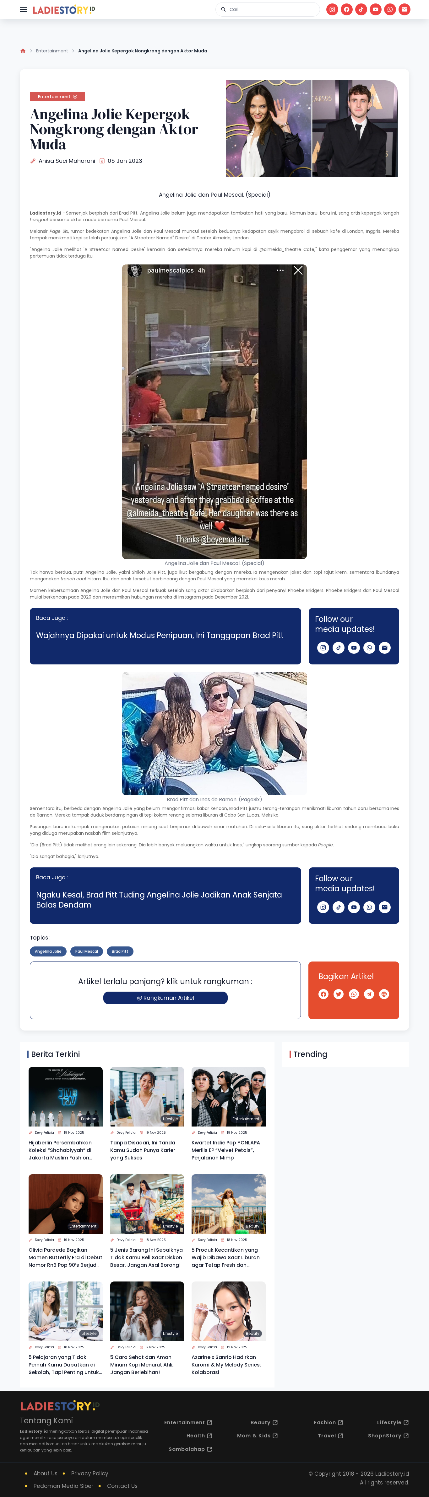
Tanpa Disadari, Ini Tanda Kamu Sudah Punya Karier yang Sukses (142, 1150)
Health (196, 1435)
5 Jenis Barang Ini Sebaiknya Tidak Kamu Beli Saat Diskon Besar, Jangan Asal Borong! (146, 1257)
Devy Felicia (44, 1132)
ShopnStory (385, 1435)
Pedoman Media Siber (63, 1486)
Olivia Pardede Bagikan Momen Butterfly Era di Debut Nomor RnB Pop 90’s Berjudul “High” (65, 1257)
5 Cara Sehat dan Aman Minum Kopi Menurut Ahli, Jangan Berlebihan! (142, 1365)
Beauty (252, 1226)
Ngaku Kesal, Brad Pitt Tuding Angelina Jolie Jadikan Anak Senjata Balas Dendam (159, 900)
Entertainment (52, 51)
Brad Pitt (128, 213)
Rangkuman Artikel (169, 998)
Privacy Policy (89, 1473)
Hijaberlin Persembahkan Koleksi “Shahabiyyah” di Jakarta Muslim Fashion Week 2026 (60, 1150)
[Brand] (63, 9)
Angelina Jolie (126, 231)
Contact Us (122, 1486)
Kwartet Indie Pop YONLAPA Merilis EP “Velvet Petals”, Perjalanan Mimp (226, 1150)
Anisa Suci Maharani (67, 161)
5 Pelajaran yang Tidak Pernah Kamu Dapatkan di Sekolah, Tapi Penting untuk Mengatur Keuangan (64, 1365)
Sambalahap (187, 1449)
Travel (327, 1435)
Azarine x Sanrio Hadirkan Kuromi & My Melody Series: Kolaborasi (226, 1365)
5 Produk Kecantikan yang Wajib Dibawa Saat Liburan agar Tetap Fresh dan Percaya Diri (226, 1257)
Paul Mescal (86, 951)
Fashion (88, 1118)
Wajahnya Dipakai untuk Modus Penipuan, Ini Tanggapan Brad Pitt (160, 635)
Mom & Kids (254, 1435)
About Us (45, 1473)
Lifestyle (170, 1118)
